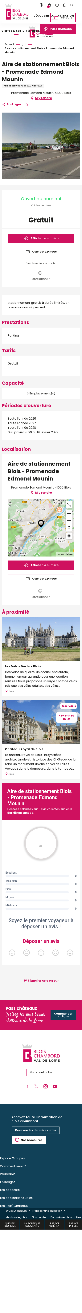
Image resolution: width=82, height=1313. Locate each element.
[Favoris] (57, 5)
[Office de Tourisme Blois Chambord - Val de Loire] (17, 11)
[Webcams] (41, 6)
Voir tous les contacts (41, 263)
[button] (64, 5)
